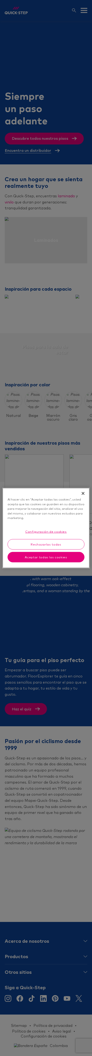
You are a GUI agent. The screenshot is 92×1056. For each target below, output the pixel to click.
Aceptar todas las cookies (46, 557)
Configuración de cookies (46, 531)
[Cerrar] (83, 493)
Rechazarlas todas (46, 544)
